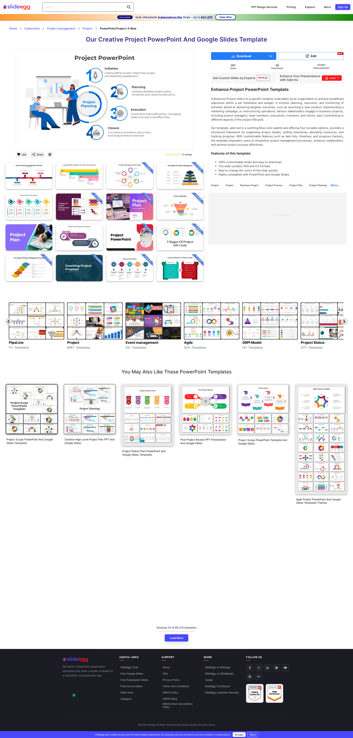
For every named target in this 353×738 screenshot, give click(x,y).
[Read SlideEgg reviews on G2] (254, 693)
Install (332, 78)
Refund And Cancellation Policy (178, 705)
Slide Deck (126, 692)
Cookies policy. (223, 734)
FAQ (165, 673)
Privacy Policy (171, 679)
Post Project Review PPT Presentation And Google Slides (203, 441)
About (166, 667)
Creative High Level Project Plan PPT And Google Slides (89, 441)
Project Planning (318, 185)
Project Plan (295, 185)
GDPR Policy (170, 698)
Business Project (249, 185)
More (327, 7)
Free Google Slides (131, 673)
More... (335, 185)
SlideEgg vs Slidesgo (217, 667)
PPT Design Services (264, 7)
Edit (326, 55)
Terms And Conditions (176, 686)
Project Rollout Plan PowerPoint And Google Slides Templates (144, 453)
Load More (176, 637)
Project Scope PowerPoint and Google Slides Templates (29, 441)
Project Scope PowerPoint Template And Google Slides (262, 441)
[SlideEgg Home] (88, 659)
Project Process (274, 185)
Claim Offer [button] (225, 17)
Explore (310, 7)
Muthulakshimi (321, 68)
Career (209, 679)
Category (126, 698)
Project (215, 185)
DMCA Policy (170, 692)
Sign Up (343, 7)
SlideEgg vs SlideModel (219, 673)
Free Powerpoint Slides (134, 679)
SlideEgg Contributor (217, 686)
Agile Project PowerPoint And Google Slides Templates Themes (318, 501)
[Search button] (128, 7)
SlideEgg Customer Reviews (222, 692)
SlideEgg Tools (129, 667)
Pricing (291, 7)
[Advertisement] (277, 219)
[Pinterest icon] (49, 154)
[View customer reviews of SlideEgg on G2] (274, 693)
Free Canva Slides (131, 686)
